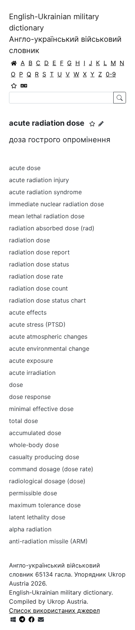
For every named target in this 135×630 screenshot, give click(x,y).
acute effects (27, 312)
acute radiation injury (39, 180)
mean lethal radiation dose (46, 216)
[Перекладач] (24, 85)
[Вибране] (14, 85)
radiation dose (29, 240)
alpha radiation (30, 529)
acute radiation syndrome (45, 192)
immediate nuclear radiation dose (56, 204)
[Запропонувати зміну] (101, 123)
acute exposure (31, 360)
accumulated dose (35, 433)
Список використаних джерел (54, 610)
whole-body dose (34, 445)
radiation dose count (38, 288)
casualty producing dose (44, 457)
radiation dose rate (36, 276)
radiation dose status (39, 264)
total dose (23, 421)
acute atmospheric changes (48, 336)
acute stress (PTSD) (37, 324)
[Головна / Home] (14, 63)
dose (16, 384)
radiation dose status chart (47, 300)
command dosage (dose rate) (51, 469)
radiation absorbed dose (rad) (51, 228)
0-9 (111, 74)
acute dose (24, 168)
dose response (30, 396)
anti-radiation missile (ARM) (48, 541)
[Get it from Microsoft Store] (13, 619)
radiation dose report (39, 252)
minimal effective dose (41, 408)
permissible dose (33, 493)
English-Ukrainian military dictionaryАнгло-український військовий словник (65, 33)
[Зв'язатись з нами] (41, 619)
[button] (92, 123)
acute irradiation (32, 372)
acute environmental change (49, 348)
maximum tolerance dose (45, 505)
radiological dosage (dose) (47, 481)
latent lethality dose (37, 517)
